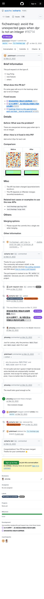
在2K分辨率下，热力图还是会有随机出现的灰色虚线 (19, 528)
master (5, 43)
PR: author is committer (14, 298)
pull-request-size (16, 287)
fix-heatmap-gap (19, 43)
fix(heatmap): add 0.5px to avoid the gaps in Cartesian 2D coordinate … (21, 244)
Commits (24, 49)
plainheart (6, 41)
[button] (39, 55)
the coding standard (32, 267)
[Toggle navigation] (3, 3)
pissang (12, 328)
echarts (17, 10)
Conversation (10, 49)
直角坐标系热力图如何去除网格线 (23, 101)
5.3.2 (31, 328)
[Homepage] (22, 3)
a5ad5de (39, 242)
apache (8, 10)
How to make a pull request (25, 269)
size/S (38, 287)
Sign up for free (11, 463)
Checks (37, 49)
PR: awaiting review (31, 298)
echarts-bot (8, 254)
